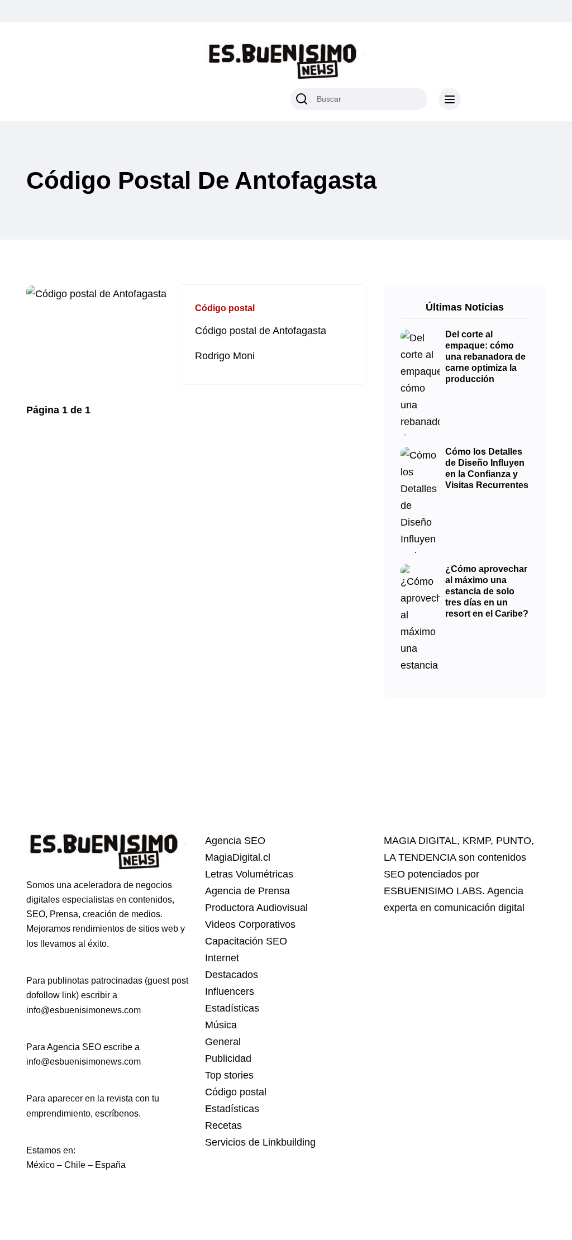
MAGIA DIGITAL (420, 840)
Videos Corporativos (250, 924)
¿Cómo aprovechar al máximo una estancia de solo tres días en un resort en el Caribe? (486, 591)
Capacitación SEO (246, 941)
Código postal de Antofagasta (260, 330)
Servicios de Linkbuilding (260, 1142)
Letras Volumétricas (249, 874)
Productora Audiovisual (256, 907)
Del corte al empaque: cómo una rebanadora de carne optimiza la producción (485, 357)
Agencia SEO (235, 840)
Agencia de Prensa (247, 890)
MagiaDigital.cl (237, 857)
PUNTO (513, 840)
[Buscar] (301, 99)
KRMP (476, 840)
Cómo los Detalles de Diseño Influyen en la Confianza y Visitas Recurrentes (486, 468)
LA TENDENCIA (420, 857)
